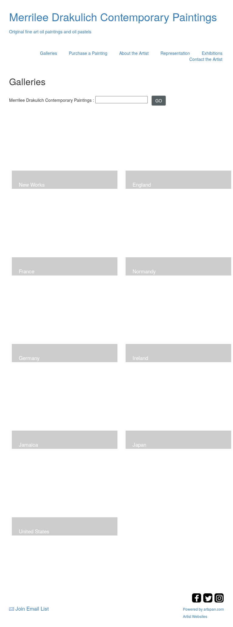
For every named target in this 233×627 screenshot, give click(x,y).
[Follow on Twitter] (208, 601)
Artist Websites (195, 616)
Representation (175, 53)
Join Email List (32, 608)
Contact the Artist (205, 59)
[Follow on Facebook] (197, 601)
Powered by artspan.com (203, 609)
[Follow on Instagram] (219, 601)
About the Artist (134, 53)
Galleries (48, 53)
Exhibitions (212, 53)
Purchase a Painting (88, 53)
